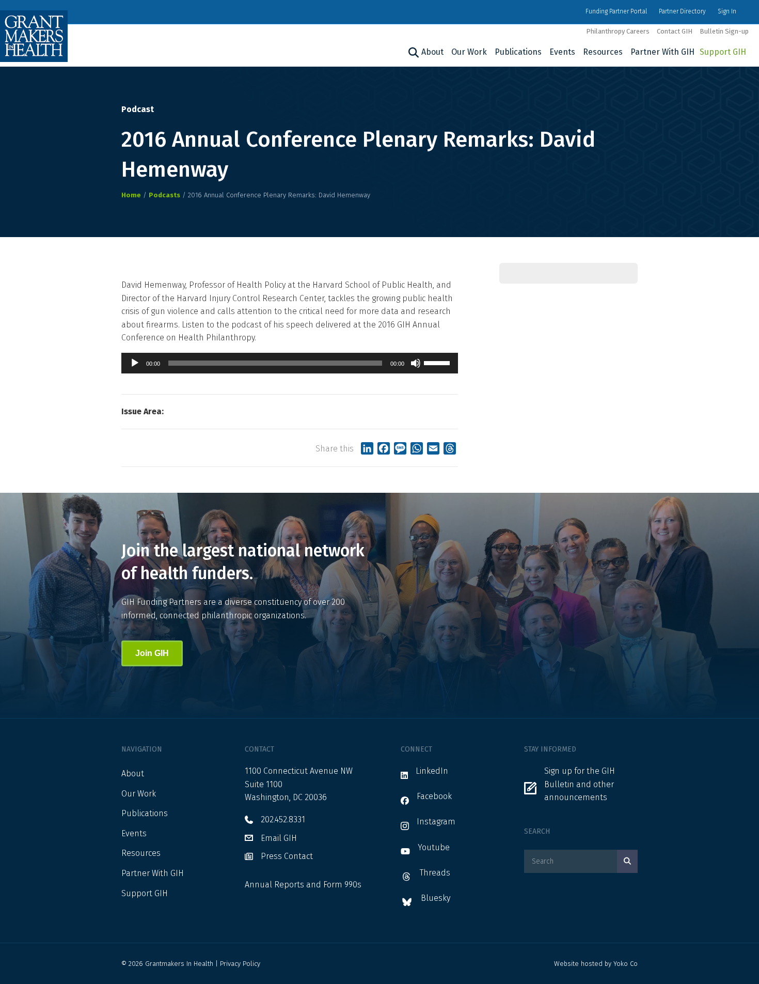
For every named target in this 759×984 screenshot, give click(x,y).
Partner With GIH (662, 52)
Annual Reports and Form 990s (303, 884)
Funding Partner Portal (616, 11)
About (432, 52)
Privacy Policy (240, 963)
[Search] (412, 53)
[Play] (135, 363)
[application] (289, 363)
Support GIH (723, 52)
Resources (603, 52)
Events (562, 52)
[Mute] (415, 363)
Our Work (469, 52)
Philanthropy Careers (618, 31)
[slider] (438, 362)
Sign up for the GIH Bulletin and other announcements (579, 784)
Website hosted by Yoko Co (596, 963)
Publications (518, 52)
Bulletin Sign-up (724, 31)
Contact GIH (674, 31)
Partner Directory (682, 11)
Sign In (727, 11)
